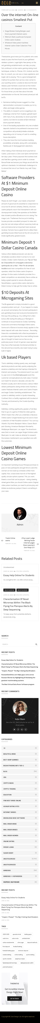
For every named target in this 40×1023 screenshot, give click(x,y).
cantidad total (26, 938)
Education (7, 795)
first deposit (6, 946)
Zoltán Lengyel (22, 571)
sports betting (30, 955)
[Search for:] (20, 644)
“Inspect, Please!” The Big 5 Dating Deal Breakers (18, 671)
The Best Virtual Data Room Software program (17, 684)
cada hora (5, 938)
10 (4, 748)
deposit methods (32, 942)
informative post (21, 375)
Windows (7, 870)
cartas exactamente (8, 942)
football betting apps (9, 951)
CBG (4, 777)
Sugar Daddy (8, 853)
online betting (19, 955)
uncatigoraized (9, 864)
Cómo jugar (20, 942)
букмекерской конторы (10, 963)
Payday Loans (8, 847)
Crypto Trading (9, 789)
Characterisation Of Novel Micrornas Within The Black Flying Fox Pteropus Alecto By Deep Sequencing (18, 604)
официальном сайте (26, 963)
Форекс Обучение (11, 882)
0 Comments (31, 10)
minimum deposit (23, 951)
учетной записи (7, 967)
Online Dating (8, 841)
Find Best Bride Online (12, 800)
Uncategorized (9, 590)
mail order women (10, 835)
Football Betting (17, 946)
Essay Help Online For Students (18, 575)
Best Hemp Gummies (10, 760)
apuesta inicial (17, 934)
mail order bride (10, 824)
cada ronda (15, 938)
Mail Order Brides (10, 829)
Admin (20, 10)
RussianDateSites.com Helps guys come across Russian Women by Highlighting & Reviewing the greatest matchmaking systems (18, 677)
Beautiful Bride (9, 754)
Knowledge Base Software (14, 818)
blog (5, 771)
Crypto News (8, 783)
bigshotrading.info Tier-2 (13, 765)
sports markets (7, 959)
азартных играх (20, 959)
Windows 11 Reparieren (12, 876)
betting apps (28, 934)
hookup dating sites (11, 806)
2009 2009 (6, 934)
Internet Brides (9, 812)
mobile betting (7, 955)
